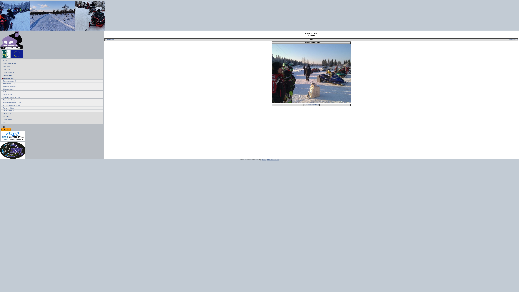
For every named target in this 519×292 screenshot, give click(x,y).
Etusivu (5, 61)
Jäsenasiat (7, 66)
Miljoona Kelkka (8, 89)
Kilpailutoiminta (8, 72)
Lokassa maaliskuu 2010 (11, 105)
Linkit (4, 122)
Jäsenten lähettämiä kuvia (11, 97)
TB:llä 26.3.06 (7, 94)
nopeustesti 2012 (8, 83)
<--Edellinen (109, 40)
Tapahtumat (7, 114)
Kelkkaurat (6, 69)
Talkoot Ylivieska (8, 111)
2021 (4, 92)
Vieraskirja (6, 116)
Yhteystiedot (7, 119)
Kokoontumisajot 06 (9, 81)
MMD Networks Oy (273, 159)
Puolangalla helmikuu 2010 (12, 102)
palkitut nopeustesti (9, 86)
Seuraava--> (513, 40)
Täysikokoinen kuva (311, 105)
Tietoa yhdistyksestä (10, 63)
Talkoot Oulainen (8, 108)
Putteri (264, 159)
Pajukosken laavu (9, 100)
